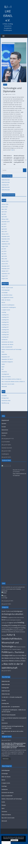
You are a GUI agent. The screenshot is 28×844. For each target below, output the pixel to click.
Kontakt (4, 426)
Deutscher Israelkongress (8, 305)
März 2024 (4, 209)
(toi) (12, 150)
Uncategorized (5, 374)
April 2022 (4, 211)
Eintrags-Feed (5, 398)
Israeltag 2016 (5, 324)
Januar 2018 (5, 263)
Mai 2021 (4, 214)
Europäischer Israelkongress (9, 307)
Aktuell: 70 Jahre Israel (7, 287)
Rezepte (4, 805)
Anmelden (4, 395)
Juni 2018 (4, 251)
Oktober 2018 (5, 241)
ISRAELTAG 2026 (6, 182)
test (3, 369)
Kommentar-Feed (6, 400)
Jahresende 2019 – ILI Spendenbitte (11, 706)
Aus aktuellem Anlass (7, 295)
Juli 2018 (4, 249)
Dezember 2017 (5, 266)
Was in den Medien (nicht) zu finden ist (11, 379)
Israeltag (4, 312)
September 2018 (6, 244)
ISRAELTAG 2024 (6, 189)
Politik (5, 84)
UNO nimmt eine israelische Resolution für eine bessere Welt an (7, 160)
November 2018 (6, 239)
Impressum (4, 433)
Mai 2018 (4, 253)
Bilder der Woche (6, 300)
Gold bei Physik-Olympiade (8, 715)
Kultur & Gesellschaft (7, 347)
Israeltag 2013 (5, 317)
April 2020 (4, 216)
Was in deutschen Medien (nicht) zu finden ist (13, 381)
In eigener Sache (6, 310)
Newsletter (4, 354)
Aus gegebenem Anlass (7, 297)
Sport (3, 366)
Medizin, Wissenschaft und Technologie (12, 349)
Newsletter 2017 (6, 357)
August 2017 (5, 276)
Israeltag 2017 (5, 327)
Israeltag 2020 (5, 334)
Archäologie (5, 292)
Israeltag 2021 (5, 337)
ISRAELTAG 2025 (6, 180)
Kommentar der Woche (7, 342)
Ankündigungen (6, 290)
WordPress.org (5, 403)
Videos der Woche (6, 376)
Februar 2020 (5, 219)
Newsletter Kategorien (7, 361)
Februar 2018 (5, 261)
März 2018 (4, 258)
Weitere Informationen (19, 838)
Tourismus (4, 371)
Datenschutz (5, 430)
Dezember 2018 (5, 236)
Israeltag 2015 (5, 322)
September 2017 (6, 273)
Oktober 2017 (5, 271)
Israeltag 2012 (5, 314)
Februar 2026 (5, 204)
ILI (4, 94)
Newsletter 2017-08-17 (7, 359)
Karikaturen (5, 339)
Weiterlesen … (6, 758)
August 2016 (5, 278)
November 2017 (6, 268)
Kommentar (5, 723)
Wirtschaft (4, 386)
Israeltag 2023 (5, 185)
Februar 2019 (5, 234)
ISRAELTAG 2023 (6, 187)
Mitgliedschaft (5, 420)
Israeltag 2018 (5, 329)
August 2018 (5, 246)
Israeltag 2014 (5, 319)
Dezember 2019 (5, 221)
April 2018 (4, 256)
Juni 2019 (4, 224)
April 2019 (4, 229)
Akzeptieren (14, 840)
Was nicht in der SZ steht (8, 384)
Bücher (3, 302)
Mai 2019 (4, 226)
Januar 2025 (5, 206)
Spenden (4, 423)
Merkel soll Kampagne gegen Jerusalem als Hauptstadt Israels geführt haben (19, 160)
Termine (4, 700)
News (3, 352)
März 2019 (4, 231)
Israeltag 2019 (5, 332)
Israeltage (4, 786)
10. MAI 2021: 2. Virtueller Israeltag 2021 (12, 697)
